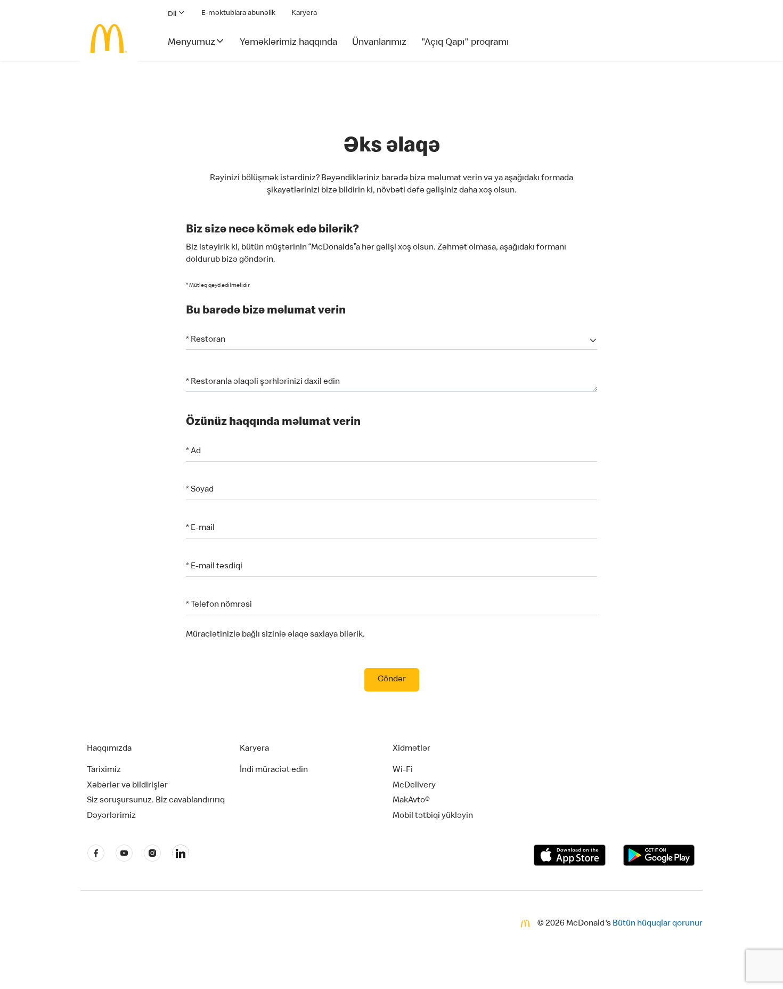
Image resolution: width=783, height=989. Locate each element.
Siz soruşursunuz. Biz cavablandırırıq (156, 801)
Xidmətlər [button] (411, 749)
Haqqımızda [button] (109, 749)
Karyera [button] (254, 749)
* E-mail (200, 528)
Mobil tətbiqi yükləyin (433, 816)
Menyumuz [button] (191, 42)
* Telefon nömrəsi (219, 605)
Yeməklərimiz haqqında (288, 42)
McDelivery (414, 786)
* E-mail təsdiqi (214, 566)
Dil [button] (173, 14)
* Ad (193, 451)
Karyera (304, 13)
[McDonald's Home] (108, 38)
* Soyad (200, 490)
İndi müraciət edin (274, 770)
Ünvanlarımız (379, 42)
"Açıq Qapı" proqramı (465, 42)
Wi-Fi (403, 770)
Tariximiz (104, 770)
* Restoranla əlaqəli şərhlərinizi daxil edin (263, 382)
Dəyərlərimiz (111, 816)
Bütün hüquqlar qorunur (658, 924)
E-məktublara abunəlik (238, 13)
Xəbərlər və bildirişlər (127, 786)
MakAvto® (411, 801)
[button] (391, 340)
